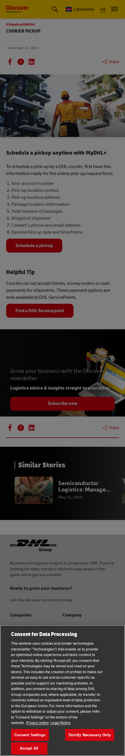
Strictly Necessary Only (89, 735)
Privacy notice (37, 723)
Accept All (29, 748)
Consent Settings (30, 735)
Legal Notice (60, 723)
